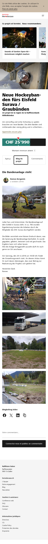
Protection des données (10, 528)
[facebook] (4, 415)
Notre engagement (8, 484)
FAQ (3, 503)
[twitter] (11, 415)
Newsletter (6, 490)
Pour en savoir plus (9, 9)
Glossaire (5, 506)
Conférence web (8, 501)
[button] (43, 15)
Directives (5, 520)
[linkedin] (18, 415)
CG (3, 522)
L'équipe (5, 481)
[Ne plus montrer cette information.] (44, 6)
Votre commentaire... (10, 432)
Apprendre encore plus (12, 132)
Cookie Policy (6, 525)
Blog (3, 487)
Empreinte (5, 531)
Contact (5, 509)
